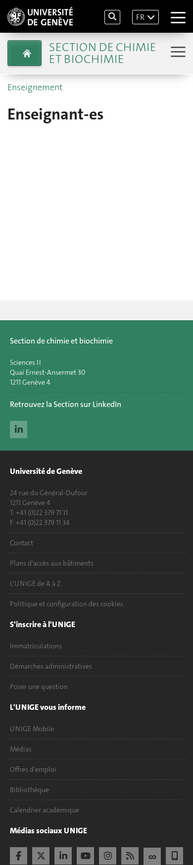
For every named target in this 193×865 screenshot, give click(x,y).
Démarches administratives (51, 666)
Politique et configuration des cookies (66, 603)
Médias (21, 749)
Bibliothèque (29, 789)
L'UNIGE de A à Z (35, 583)
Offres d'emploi (33, 769)
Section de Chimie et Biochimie (102, 53)
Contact (21, 542)
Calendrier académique (44, 810)
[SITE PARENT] (24, 53)
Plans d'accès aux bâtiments (52, 563)
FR (140, 17)
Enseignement (35, 87)
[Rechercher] (112, 17)
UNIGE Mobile (32, 728)
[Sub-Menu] (177, 52)
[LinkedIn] (18, 428)
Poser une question (39, 686)
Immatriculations (36, 645)
